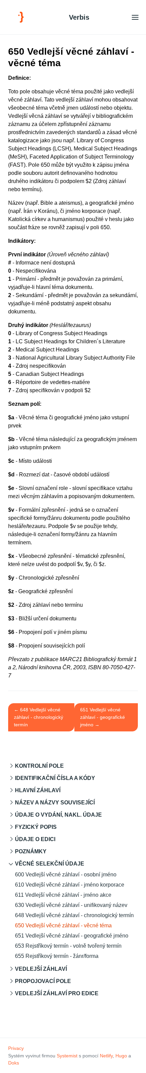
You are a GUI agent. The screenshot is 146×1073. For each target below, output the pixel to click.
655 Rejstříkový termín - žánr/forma (56, 956)
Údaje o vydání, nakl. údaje (58, 815)
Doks (13, 1063)
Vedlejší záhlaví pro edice (56, 993)
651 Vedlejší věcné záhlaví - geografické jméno (71, 936)
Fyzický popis (36, 827)
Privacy (16, 1048)
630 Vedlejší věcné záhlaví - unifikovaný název (71, 905)
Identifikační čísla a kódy (55, 778)
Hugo (121, 1055)
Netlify (106, 1055)
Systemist (67, 1055)
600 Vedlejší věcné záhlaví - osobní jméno (65, 874)
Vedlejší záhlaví (41, 969)
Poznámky (31, 851)
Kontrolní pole (39, 766)
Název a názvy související (55, 802)
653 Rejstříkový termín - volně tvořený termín (68, 946)
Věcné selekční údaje (49, 864)
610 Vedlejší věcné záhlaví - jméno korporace (69, 885)
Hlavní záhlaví (37, 790)
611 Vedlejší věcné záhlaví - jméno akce (63, 895)
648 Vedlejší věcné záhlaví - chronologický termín (74, 915)
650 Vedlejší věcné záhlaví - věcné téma (63, 925)
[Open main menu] (135, 17)
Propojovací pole (43, 981)
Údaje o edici (35, 839)
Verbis (79, 17)
